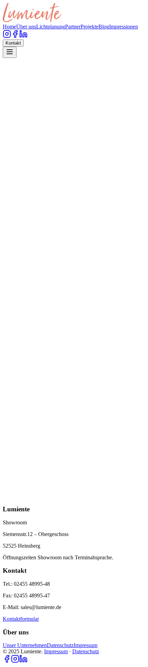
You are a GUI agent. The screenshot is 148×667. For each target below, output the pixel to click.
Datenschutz (60, 645)
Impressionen (123, 26)
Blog (103, 26)
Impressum (85, 645)
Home (9, 26)
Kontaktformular (21, 619)
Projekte (89, 26)
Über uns (26, 26)
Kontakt (13, 43)
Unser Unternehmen (25, 645)
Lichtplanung (50, 26)
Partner (73, 26)
